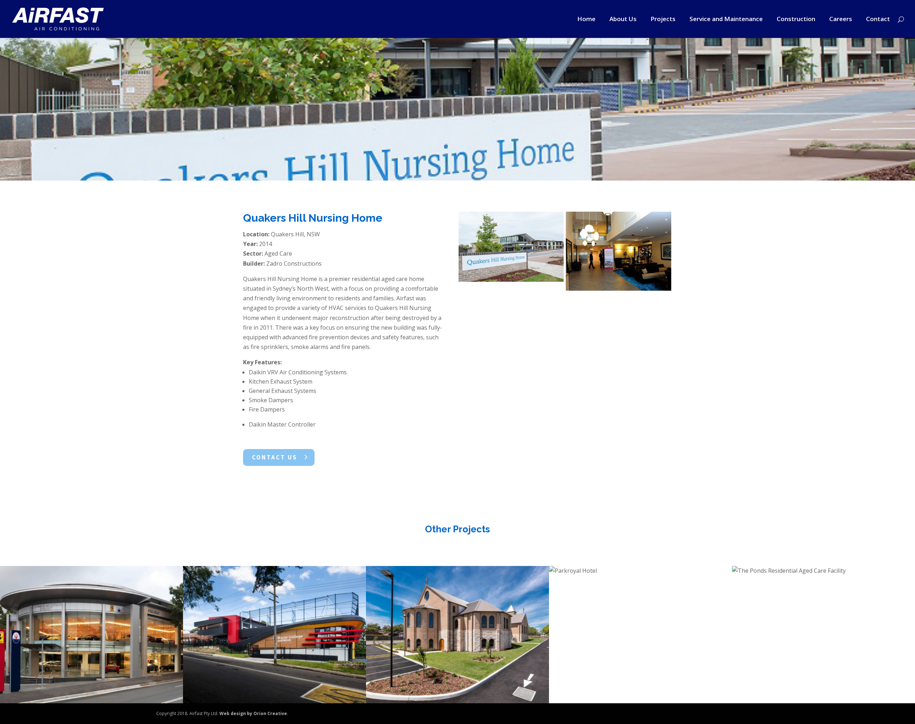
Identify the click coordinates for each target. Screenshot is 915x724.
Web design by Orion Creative (253, 713)
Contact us (274, 457)
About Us (623, 19)
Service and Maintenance (726, 19)
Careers (840, 19)
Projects (663, 19)
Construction (796, 19)
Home (586, 19)
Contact (878, 19)
